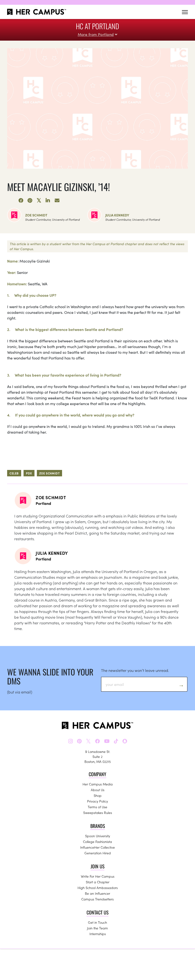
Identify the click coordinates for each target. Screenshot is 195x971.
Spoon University (97, 835)
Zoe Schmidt (36, 215)
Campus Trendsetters (97, 899)
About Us (97, 789)
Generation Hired (97, 853)
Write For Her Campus (97, 876)
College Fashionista (97, 841)
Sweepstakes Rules (97, 812)
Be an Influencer (97, 893)
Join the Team (97, 928)
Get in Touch (97, 922)
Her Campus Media (98, 784)
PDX (29, 473)
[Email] (57, 200)
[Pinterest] (30, 200)
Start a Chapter (97, 882)
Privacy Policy (97, 801)
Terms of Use (97, 806)
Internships (97, 933)
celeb (14, 473)
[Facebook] (21, 200)
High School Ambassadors (98, 887)
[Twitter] (39, 200)
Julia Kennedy (117, 215)
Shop (98, 795)
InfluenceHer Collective (97, 847)
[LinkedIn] (48, 200)
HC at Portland (97, 26)
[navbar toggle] (185, 12)
